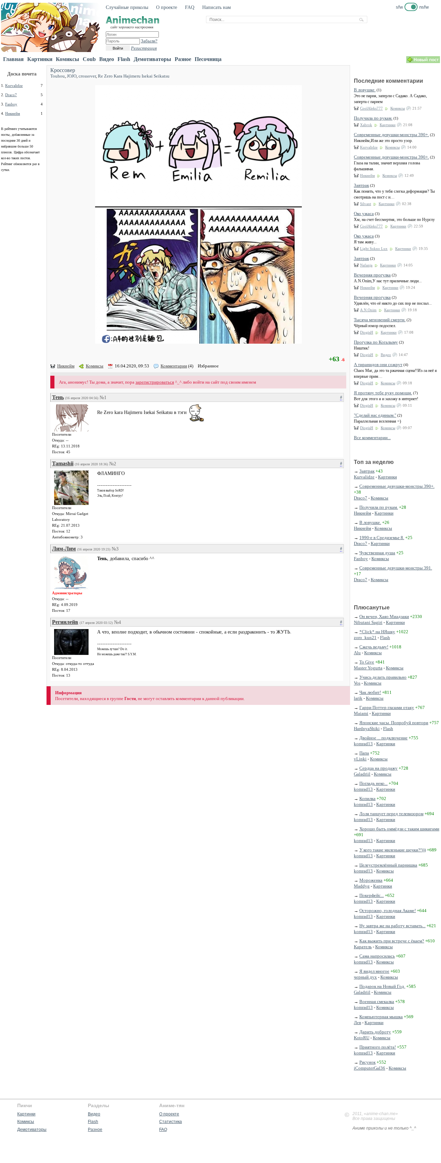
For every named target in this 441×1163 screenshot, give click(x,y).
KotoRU (361, 1037)
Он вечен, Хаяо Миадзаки (384, 616)
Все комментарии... (372, 437)
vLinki (360, 758)
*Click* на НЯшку (377, 631)
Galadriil (362, 774)
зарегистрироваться (154, 382)
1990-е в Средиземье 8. (381, 537)
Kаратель (363, 946)
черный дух (365, 977)
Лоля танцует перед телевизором (391, 813)
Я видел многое (374, 971)
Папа (364, 753)
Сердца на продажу (378, 768)
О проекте (166, 7)
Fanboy (11, 104)
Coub (89, 59)
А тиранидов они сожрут (378, 364)
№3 (115, 549)
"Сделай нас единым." (375, 415)
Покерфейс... (371, 895)
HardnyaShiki (367, 728)
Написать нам (216, 7)
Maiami (361, 713)
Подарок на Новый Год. (382, 986)
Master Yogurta (368, 667)
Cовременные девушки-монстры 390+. (391, 134)
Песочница (208, 59)
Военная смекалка (376, 1001)
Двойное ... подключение (383, 737)
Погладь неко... (373, 783)
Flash (123, 59)
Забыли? (149, 40)
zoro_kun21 (365, 637)
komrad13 (363, 743)
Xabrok (366, 125)
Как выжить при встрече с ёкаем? (391, 940)
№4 (117, 622)
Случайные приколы (127, 7)
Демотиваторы (152, 59)
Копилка (367, 798)
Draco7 (11, 95)
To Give (366, 662)
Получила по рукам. (373, 118)
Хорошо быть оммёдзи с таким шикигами (399, 828)
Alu (357, 652)
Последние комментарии (388, 81)
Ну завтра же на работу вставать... (392, 925)
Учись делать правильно (383, 677)
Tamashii (62, 463)
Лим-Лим (64, 549)
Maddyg (362, 886)
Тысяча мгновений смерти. (380, 319)
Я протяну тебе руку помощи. (383, 392)
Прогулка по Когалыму (376, 342)
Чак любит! (370, 692)
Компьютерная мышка (381, 1016)
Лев (357, 1022)
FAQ (189, 7)
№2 (112, 463)
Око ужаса (364, 213)
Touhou (57, 76)
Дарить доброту (375, 1031)
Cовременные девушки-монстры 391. (395, 567)
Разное (183, 59)
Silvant (365, 204)
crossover (87, 76)
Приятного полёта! (377, 1047)
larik (358, 698)
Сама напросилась (377, 956)
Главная (13, 59)
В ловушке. (365, 89)
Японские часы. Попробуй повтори (393, 722)
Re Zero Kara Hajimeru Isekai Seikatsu (134, 76)
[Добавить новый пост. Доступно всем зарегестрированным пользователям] (423, 61)
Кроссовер (62, 70)
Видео (106, 59)
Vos (357, 683)
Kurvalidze (14, 85)
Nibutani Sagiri (368, 622)
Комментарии (174, 365)
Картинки (39, 59)
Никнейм (12, 113)
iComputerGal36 (369, 1068)
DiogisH (366, 332)
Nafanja (366, 265)
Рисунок (367, 1062)
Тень (58, 397)
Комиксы (67, 59)
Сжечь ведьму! (373, 646)
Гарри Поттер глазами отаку (386, 707)
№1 (103, 397)
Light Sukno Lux (374, 248)
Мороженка (370, 880)
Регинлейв (65, 622)
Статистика (170, 1121)
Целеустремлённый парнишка (388, 865)
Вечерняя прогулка (372, 274)
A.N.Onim (368, 310)
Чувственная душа (377, 552)
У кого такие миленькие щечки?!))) (392, 849)
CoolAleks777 (371, 108)
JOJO (71, 76)
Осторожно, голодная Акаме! (387, 910)
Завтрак (361, 185)
